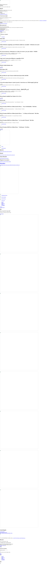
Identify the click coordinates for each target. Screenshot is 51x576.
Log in (1, 23)
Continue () (1, 545)
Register (1, 14)
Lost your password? (4, 14)
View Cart (4, 545)
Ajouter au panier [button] (4, 41)
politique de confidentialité (43, 20)
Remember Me (3, 13)
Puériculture (2, 163)
